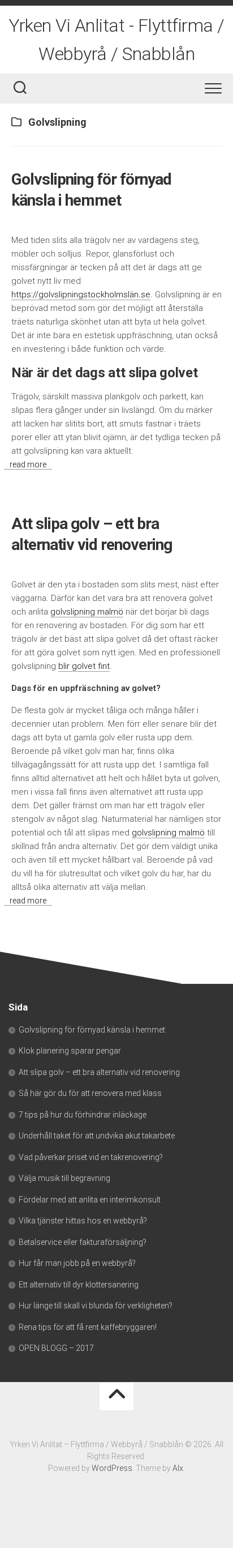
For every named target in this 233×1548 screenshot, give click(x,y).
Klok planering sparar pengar (70, 1050)
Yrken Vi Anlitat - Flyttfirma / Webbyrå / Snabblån (116, 40)
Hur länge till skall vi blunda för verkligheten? (95, 1305)
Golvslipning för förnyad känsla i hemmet (92, 1029)
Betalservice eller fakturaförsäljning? (82, 1242)
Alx (177, 1468)
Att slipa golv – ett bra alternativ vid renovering (99, 1072)
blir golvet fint (84, 666)
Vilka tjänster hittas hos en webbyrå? (83, 1220)
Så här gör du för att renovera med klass (91, 1093)
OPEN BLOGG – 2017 (56, 1348)
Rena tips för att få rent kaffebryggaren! (88, 1327)
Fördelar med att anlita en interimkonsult (90, 1199)
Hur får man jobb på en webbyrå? (77, 1263)
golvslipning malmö (86, 612)
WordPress (112, 1468)
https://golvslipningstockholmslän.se (80, 294)
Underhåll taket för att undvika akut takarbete (97, 1135)
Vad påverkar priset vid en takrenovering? (91, 1157)
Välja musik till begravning (64, 1178)
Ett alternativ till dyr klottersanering (79, 1284)
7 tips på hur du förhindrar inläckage (83, 1114)
